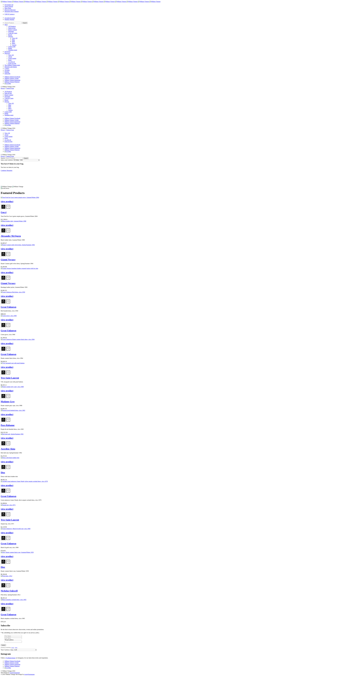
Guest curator (12, 58)
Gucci (3, 212)
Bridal (10, 48)
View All (14, 38)
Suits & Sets (11, 28)
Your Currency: (5, 650)
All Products (12, 26)
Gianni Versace (8, 259)
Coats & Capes (12, 33)
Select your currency (7, 160)
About (10, 56)
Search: (3, 158)
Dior (3, 472)
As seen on (11, 62)
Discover (7, 53)
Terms (16, 647)
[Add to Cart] (3, 207)
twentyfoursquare (14, 672)
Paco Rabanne (8, 425)
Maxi (13, 43)
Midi (13, 41)
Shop (6, 24)
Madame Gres (8, 401)
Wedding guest (12, 50)
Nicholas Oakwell (9, 591)
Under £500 (11, 46)
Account (7, 70)
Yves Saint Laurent (10, 378)
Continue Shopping (6, 170)
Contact (6, 68)
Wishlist (6, 72)
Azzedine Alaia (8, 449)
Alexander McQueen (11, 236)
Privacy (3, 88)
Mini (13, 40)
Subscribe (7, 73)
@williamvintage (10, 658)
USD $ (9, 14)
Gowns (14, 45)
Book (10, 60)
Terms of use (10, 88)
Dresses (10, 36)
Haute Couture (12, 30)
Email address (9, 640)
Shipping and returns (10, 67)
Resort (10, 35)
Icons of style (12, 63)
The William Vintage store (12, 65)
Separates (11, 31)
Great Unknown (8, 307)
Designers (7, 51)
